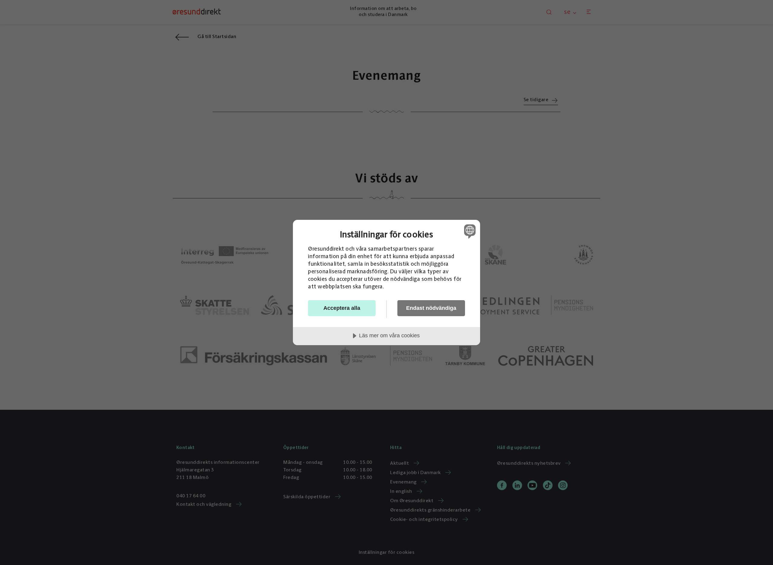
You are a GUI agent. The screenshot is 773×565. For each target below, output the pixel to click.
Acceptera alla (341, 308)
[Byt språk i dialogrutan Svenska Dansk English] (468, 231)
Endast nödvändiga (431, 308)
